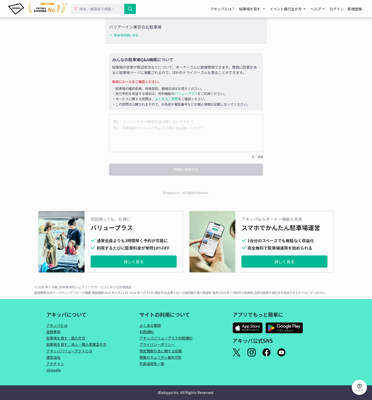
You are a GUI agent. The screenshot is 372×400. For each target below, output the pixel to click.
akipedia (53, 369)
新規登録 (355, 8)
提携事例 (53, 331)
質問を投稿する (186, 169)
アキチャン (55, 363)
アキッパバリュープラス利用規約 (165, 338)
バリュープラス (186, 93)
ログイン (336, 8)
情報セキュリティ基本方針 (160, 357)
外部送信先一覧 (151, 363)
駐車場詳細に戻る (126, 35)
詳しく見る (133, 261)
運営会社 (53, 357)
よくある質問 (150, 325)
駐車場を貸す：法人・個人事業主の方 (76, 344)
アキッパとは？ (222, 8)
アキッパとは (57, 325)
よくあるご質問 (166, 98)
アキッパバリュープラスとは (69, 350)
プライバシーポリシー (157, 344)
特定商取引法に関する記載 (160, 350)
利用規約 (146, 331)
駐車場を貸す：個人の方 (65, 338)
